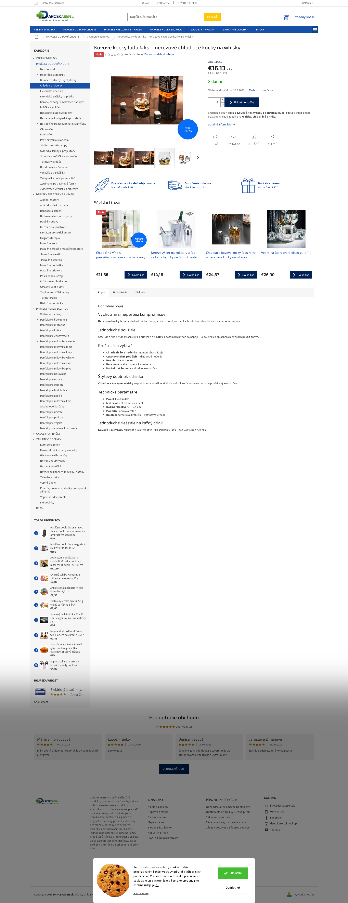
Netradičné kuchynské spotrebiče (60, 118)
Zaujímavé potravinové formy (58, 184)
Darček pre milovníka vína (55, 363)
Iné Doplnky (47, 503)
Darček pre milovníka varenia (57, 341)
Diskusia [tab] (140, 293)
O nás (145, 3)
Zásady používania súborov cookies (228, 828)
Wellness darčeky (51, 314)
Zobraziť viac (174, 769)
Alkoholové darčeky (52, 407)
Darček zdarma (157, 817)
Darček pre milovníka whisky (57, 358)
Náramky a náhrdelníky (53, 456)
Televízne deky (49, 477)
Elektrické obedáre (52, 91)
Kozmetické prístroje (53, 227)
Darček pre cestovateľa (54, 336)
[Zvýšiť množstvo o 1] (222, 100)
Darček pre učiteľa (51, 412)
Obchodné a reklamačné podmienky (228, 807)
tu (149, 881)
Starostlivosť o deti (52, 287)
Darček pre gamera (52, 385)
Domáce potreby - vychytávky (58, 80)
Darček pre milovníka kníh (55, 401)
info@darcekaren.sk (282, 806)
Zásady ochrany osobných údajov (226, 822)
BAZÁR (40, 508)
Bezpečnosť (47, 69)
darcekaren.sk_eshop (283, 824)
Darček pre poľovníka (53, 374)
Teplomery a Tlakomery (54, 293)
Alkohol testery (49, 200)
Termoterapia (48, 298)
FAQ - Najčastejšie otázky (163, 838)
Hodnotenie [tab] (120, 293)
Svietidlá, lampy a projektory (57, 151)
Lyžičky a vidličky (50, 107)
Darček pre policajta (52, 418)
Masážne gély (48, 243)
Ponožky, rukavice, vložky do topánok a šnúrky (63, 490)
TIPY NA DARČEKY (187, 3)
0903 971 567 (278, 812)
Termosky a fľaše (51, 162)
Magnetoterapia (50, 238)
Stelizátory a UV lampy (53, 146)
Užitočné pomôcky (51, 303)
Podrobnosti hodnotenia (159, 54)
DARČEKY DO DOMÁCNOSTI (52, 64)
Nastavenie (141, 893)
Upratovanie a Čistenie (54, 167)
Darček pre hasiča (51, 396)
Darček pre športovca (53, 320)
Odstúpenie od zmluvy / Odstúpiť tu (228, 812)
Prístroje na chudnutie (53, 282)
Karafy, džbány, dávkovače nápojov (62, 102)
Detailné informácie (220, 125)
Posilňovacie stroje (52, 276)
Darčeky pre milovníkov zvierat (59, 428)
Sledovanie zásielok (160, 828)
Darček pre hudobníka (53, 390)
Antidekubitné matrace (54, 205)
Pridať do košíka (244, 102)
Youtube (275, 830)
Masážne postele (51, 260)
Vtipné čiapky (48, 483)
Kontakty (163, 3)
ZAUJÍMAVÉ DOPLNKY (48, 439)
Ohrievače (46, 129)
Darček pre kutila (50, 330)
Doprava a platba (158, 812)
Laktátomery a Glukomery (56, 233)
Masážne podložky (51, 265)
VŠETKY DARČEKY (46, 58)
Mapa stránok (156, 822)
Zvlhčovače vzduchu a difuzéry (59, 189)
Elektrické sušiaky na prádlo (57, 97)
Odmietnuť (232, 888)
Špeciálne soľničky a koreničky (59, 156)
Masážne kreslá (50, 254)
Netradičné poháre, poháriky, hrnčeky (63, 124)
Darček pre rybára (51, 379)
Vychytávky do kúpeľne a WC (57, 178)
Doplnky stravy (49, 222)
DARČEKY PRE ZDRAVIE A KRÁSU (55, 194)
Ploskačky (46, 135)
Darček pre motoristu (53, 325)
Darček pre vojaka (51, 423)
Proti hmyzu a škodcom (54, 140)
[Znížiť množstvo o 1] (222, 104)
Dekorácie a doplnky (52, 75)
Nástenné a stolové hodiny (56, 113)
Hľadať (212, 16)
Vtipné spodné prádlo (53, 497)
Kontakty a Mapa (158, 833)
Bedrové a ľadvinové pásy (56, 216)
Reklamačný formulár (219, 817)
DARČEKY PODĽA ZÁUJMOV (52, 309)
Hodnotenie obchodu (174, 717)
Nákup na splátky (158, 807)
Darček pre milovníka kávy (56, 352)
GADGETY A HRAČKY (48, 434)
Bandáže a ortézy (51, 211)
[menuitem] (44, 29)
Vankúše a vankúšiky (52, 173)
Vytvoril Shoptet (304, 895)
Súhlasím (236, 873)
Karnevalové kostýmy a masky (58, 450)
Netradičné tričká (50, 466)
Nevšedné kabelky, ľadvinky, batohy (62, 472)
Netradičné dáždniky (52, 461)
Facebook (276, 818)
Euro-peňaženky (50, 445)
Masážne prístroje (51, 271)
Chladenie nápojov (51, 86)
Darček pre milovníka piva (55, 369)
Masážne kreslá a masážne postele (61, 249)
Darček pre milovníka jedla (56, 347)
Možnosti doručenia (261, 90)
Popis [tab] (101, 293)
